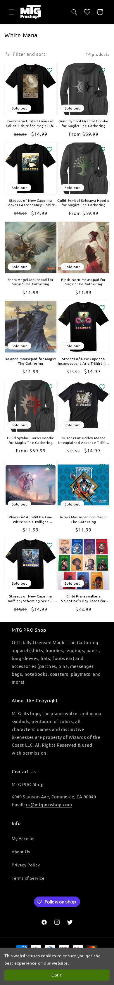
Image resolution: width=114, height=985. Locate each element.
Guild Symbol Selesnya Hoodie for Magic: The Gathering (83, 202)
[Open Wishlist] (87, 12)
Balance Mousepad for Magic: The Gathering (30, 361)
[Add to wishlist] (49, 70)
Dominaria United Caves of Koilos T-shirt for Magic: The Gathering (30, 123)
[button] (11, 12)
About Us (21, 851)
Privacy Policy (26, 864)
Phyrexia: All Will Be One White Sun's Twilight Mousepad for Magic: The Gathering (30, 519)
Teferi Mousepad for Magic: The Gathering (83, 519)
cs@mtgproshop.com (49, 804)
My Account (23, 838)
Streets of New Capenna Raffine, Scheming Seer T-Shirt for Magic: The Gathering (30, 598)
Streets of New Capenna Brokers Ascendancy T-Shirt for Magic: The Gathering (30, 202)
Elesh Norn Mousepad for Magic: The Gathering (83, 281)
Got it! (57, 975)
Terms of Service (28, 877)
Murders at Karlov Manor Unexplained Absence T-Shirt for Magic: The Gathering (83, 440)
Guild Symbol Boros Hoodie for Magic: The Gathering (30, 440)
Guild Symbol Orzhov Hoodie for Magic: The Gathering (83, 123)
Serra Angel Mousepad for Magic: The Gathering (30, 281)
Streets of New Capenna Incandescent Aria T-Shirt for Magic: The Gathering (83, 361)
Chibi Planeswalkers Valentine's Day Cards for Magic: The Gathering (83, 598)
